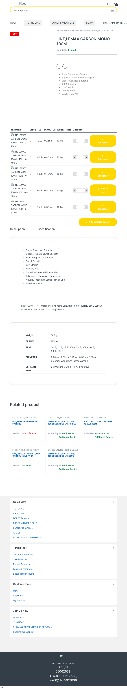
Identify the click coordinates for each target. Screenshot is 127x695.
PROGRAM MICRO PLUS (25, 523)
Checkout (18, 595)
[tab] (17, 230)
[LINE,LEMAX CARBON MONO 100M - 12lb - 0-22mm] (19, 140)
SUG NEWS (18, 622)
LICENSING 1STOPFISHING (27, 537)
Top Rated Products (23, 554)
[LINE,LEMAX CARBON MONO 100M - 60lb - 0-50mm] (19, 190)
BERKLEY (16, 450)
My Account (19, 600)
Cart (15, 590)
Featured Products (22, 569)
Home (13, 22)
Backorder (103, 142)
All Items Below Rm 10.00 (67, 30)
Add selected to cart (99, 222)
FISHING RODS (18, 418)
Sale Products (20, 559)
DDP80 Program (21, 518)
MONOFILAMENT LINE (63, 22)
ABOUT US (18, 513)
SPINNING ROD (31, 418)
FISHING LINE (32, 22)
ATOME (16, 532)
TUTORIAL (18, 508)
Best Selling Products (23, 573)
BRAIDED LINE (53, 418)
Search (113, 10)
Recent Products (21, 564)
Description (17, 229)
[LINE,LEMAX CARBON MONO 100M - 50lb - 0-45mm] (19, 173)
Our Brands (18, 617)
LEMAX (89, 22)
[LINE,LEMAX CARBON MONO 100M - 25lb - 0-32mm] (19, 206)
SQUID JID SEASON (23, 528)
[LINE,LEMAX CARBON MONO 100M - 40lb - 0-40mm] (19, 157)
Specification (46, 229)
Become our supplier (23, 632)
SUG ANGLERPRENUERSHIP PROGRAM (32, 627)
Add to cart (104, 190)
